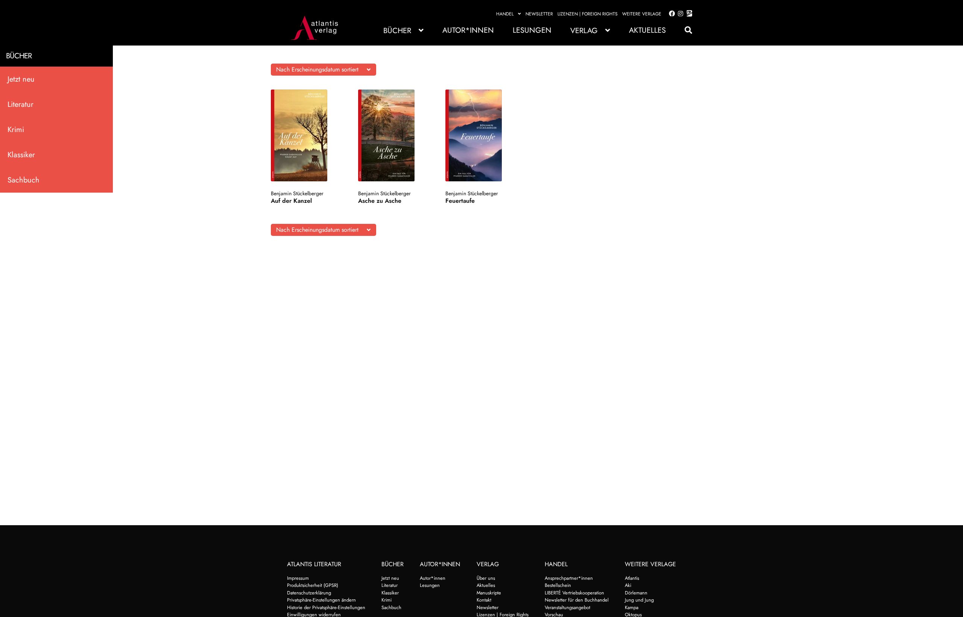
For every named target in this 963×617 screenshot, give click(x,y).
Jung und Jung (639, 599)
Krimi (16, 129)
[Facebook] (670, 14)
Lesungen (532, 30)
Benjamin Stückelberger (297, 193)
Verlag (584, 30)
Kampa (631, 607)
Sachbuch (23, 180)
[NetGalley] (688, 14)
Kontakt (484, 599)
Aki (628, 585)
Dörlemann (636, 592)
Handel (504, 14)
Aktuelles (647, 30)
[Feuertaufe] (480, 135)
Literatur (20, 104)
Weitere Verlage (641, 14)
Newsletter (539, 14)
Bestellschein (558, 585)
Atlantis (632, 578)
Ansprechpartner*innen (569, 578)
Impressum (298, 578)
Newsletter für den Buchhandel (577, 599)
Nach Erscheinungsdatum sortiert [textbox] (317, 69)
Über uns (486, 578)
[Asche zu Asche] (393, 135)
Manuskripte (489, 592)
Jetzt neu (21, 79)
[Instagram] (679, 14)
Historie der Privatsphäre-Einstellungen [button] (326, 607)
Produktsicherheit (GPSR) (312, 585)
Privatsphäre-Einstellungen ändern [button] (321, 599)
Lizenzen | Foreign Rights (587, 14)
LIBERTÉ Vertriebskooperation (574, 592)
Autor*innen (468, 30)
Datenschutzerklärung (309, 592)
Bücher (397, 30)
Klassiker (21, 154)
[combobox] (323, 70)
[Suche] (684, 30)
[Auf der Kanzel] (306, 135)
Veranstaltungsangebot (567, 607)
